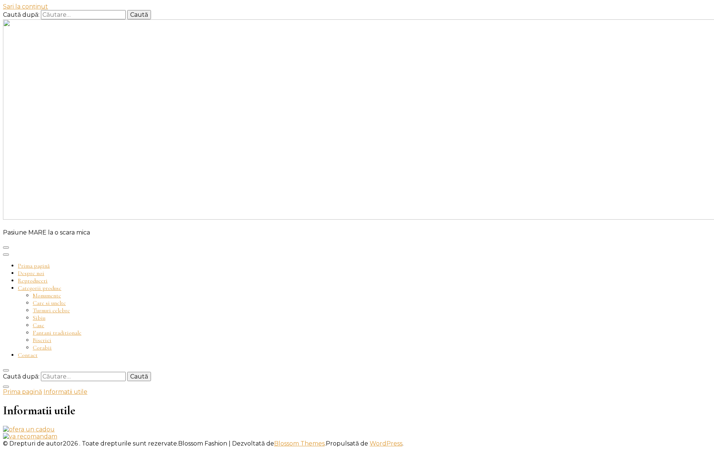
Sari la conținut (25, 6)
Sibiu (39, 318)
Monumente (47, 295)
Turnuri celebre (51, 310)
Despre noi (31, 273)
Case (38, 325)
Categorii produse (39, 288)
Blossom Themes (299, 443)
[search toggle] (6, 370)
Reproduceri (33, 280)
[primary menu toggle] (6, 247)
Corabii (42, 347)
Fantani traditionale (57, 332)
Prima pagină (34, 265)
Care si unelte (49, 303)
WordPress (386, 443)
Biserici (42, 340)
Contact (28, 355)
